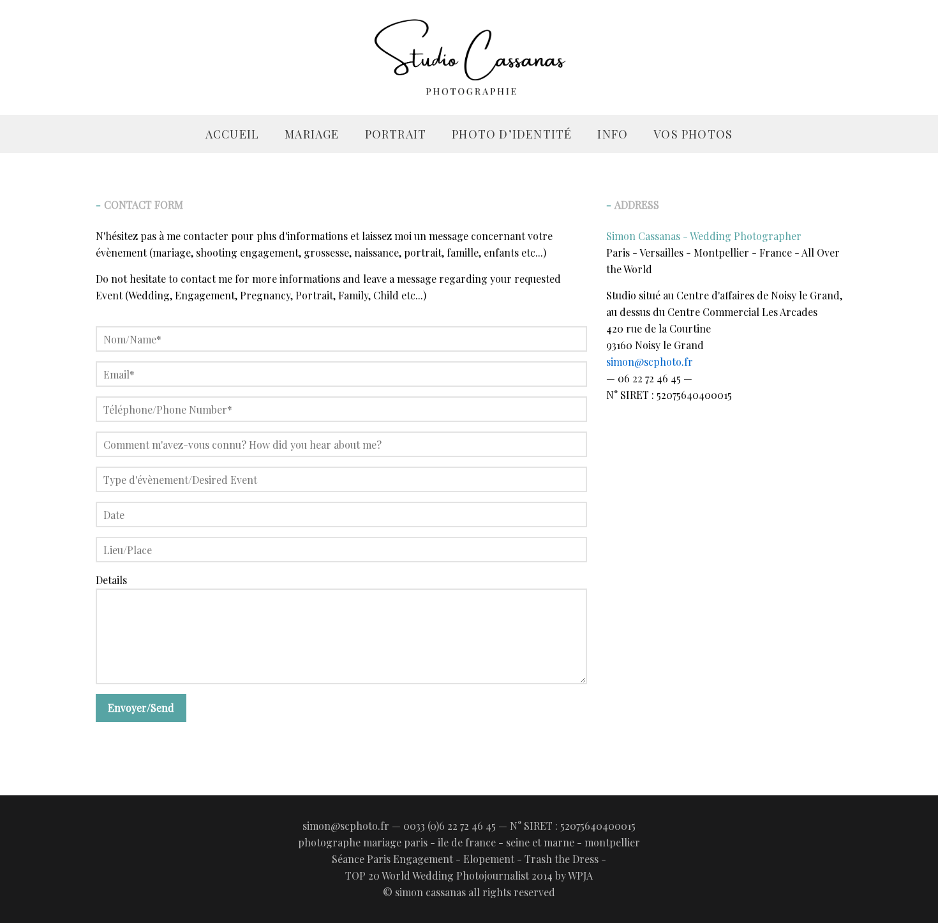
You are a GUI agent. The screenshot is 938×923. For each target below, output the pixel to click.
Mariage (312, 134)
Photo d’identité (512, 134)
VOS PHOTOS (693, 134)
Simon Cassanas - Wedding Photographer (703, 236)
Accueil (232, 134)
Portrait (396, 134)
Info (612, 134)
